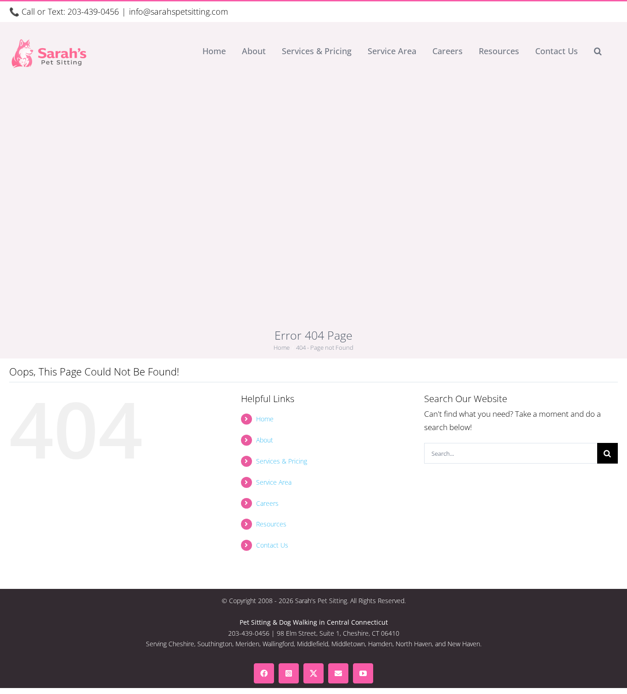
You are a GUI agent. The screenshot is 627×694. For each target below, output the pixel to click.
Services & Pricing (281, 461)
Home (265, 418)
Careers (267, 503)
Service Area (273, 482)
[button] (598, 51)
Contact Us (272, 545)
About (264, 440)
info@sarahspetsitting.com (178, 11)
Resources (271, 524)
